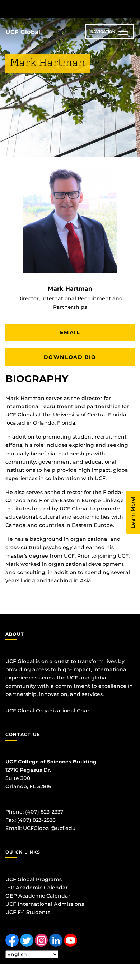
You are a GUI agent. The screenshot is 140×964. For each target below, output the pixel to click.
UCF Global (23, 32)
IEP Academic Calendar (36, 887)
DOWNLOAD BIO (70, 357)
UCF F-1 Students (27, 912)
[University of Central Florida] (54, 8)
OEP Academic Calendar (37, 896)
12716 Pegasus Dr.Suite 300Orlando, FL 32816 (28, 778)
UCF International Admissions (44, 904)
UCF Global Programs (33, 879)
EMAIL (70, 332)
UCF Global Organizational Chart (48, 710)
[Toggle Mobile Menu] (132, 8)
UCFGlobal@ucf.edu (49, 828)
